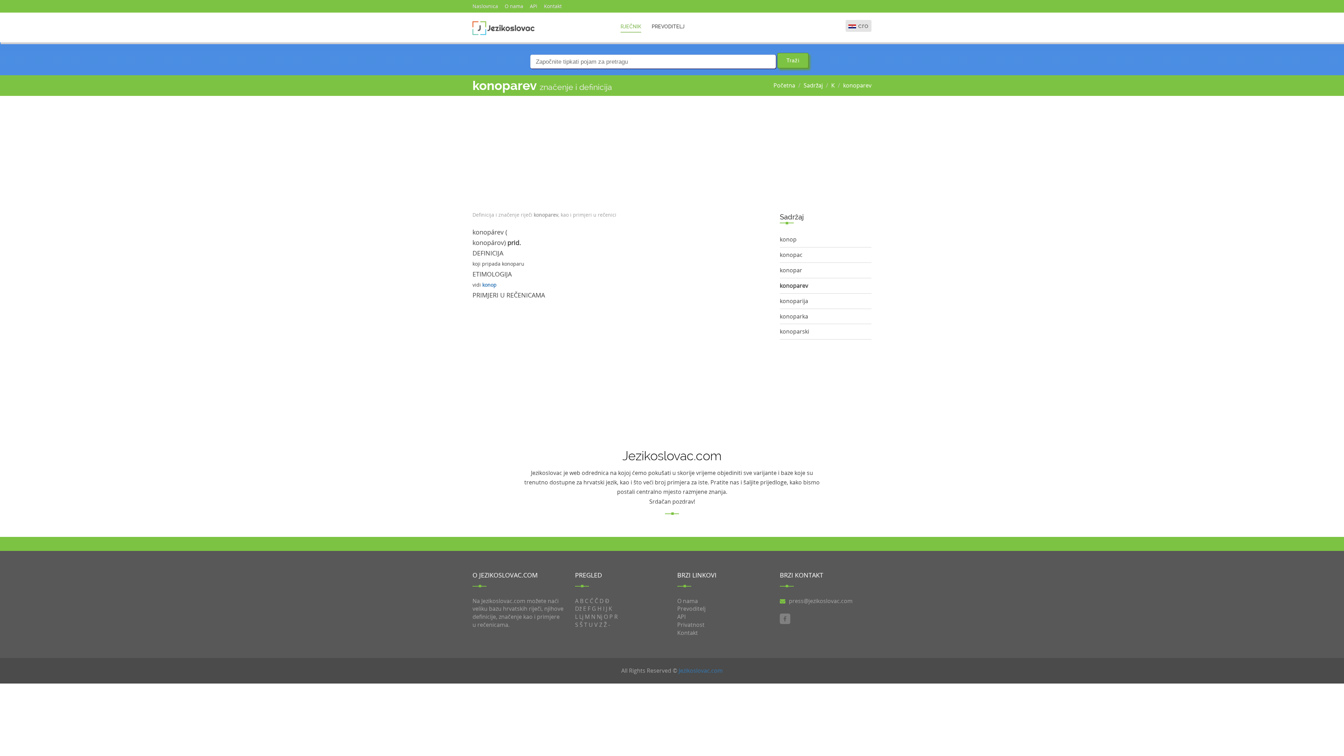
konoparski (794, 331)
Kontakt (553, 6)
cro (863, 25)
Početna (784, 85)
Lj (581, 617)
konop (489, 284)
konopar (791, 270)
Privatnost (691, 625)
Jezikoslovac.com (701, 670)
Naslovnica (485, 6)
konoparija (794, 301)
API (533, 6)
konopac (791, 255)
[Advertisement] (620, 152)
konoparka (794, 316)
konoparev (857, 85)
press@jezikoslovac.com (821, 601)
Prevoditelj (668, 26)
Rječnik (631, 26)
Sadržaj (813, 85)
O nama (514, 6)
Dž (578, 608)
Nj (599, 617)
